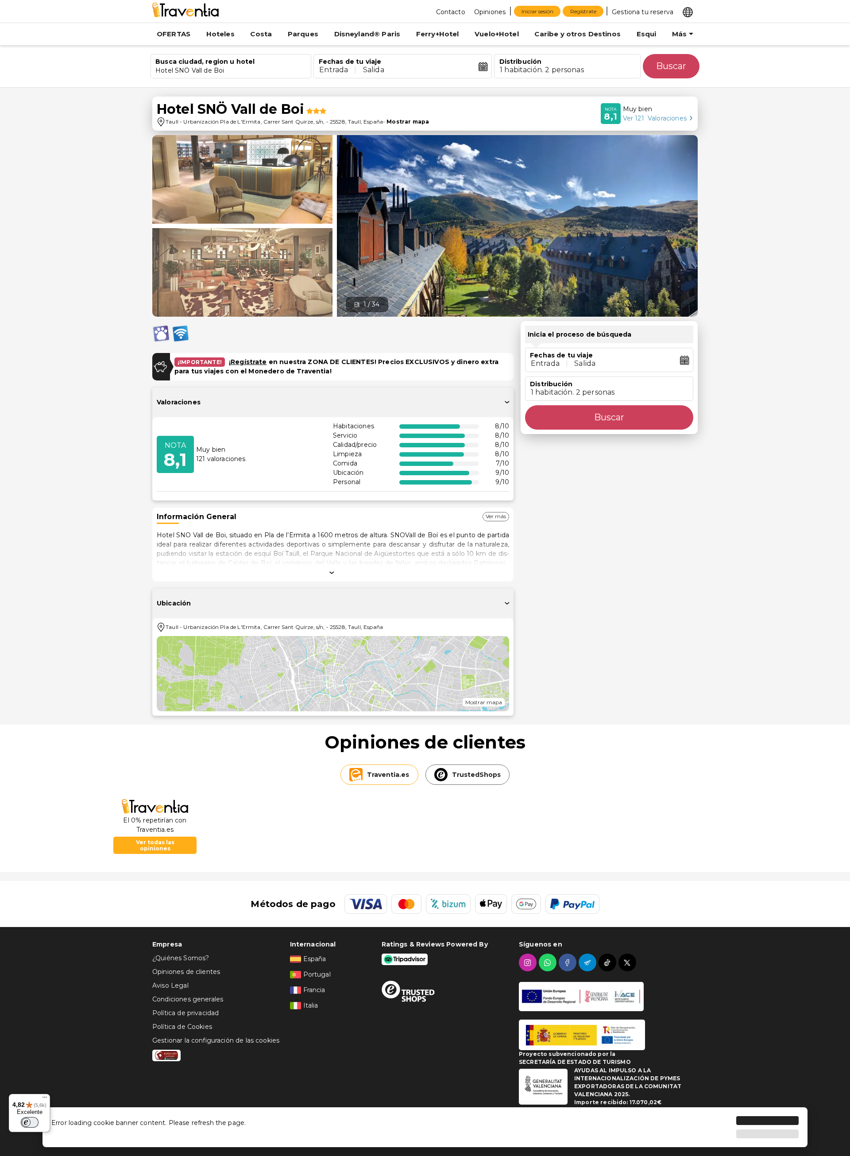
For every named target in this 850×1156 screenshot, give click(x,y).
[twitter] (628, 962)
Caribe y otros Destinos (577, 34)
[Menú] (44, 1099)
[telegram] (589, 962)
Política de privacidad (185, 1013)
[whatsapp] (549, 962)
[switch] (30, 1122)
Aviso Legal (170, 985)
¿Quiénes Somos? (180, 958)
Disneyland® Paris (367, 34)
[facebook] (569, 962)
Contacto (450, 12)
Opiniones (490, 12)
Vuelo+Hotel (497, 34)
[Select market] (688, 11)
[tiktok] (608, 962)
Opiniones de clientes (186, 972)
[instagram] (529, 962)
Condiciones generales (187, 999)
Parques (303, 34)
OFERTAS (173, 34)
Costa (261, 34)
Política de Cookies (182, 1027)
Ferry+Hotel (437, 34)
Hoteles (220, 34)
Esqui (647, 34)
